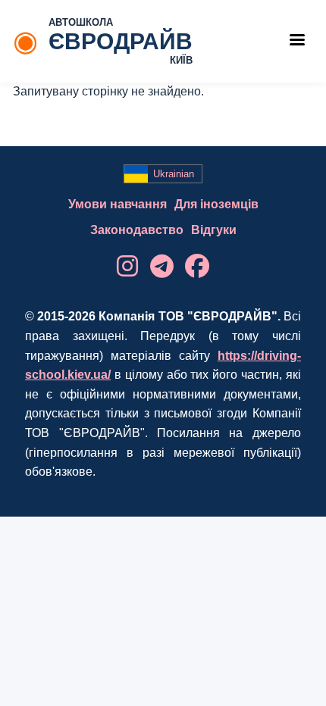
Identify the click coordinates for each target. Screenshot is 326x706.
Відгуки (214, 229)
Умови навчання (117, 204)
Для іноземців (216, 204)
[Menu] (296, 41)
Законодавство (136, 229)
